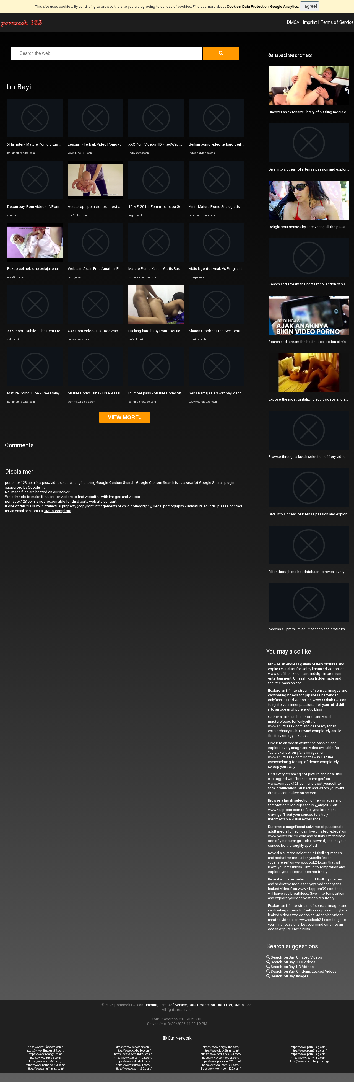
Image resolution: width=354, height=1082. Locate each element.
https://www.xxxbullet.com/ (133, 1050)
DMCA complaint (57, 510)
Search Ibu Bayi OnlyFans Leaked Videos (303, 971)
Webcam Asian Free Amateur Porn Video (101, 268)
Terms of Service (337, 22)
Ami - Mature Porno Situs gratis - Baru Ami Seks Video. (233, 206)
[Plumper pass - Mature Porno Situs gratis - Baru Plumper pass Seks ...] (156, 384)
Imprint (310, 22)
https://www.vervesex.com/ (133, 1047)
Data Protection (202, 1005)
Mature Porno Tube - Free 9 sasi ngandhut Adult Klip (110, 393)
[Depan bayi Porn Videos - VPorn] (35, 198)
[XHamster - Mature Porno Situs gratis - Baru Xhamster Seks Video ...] (35, 136)
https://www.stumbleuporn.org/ (308, 1061)
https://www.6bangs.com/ (45, 1054)
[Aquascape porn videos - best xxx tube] (95, 198)
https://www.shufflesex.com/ (45, 1068)
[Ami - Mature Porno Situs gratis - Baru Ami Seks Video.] (216, 198)
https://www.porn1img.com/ (309, 1047)
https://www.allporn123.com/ (221, 1065)
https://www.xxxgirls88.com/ (133, 1068)
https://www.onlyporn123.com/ (221, 1068)
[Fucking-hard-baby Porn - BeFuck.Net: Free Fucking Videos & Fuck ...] (156, 322)
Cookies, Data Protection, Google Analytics (262, 6)
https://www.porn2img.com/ (309, 1050)
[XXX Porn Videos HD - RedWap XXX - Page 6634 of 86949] (95, 322)
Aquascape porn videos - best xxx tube (100, 206)
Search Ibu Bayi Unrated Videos (296, 957)
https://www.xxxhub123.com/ (133, 1054)
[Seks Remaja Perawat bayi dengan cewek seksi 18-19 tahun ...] (216, 384)
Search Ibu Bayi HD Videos (292, 966)
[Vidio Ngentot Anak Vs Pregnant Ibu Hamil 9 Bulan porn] (216, 260)
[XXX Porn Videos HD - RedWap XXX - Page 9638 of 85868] (156, 136)
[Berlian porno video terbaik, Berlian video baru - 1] (216, 136)
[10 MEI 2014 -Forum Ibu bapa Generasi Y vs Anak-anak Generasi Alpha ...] (156, 198)
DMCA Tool (243, 1005)
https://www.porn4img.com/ (309, 1058)
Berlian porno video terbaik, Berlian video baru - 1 (229, 144)
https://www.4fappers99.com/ (45, 1050)
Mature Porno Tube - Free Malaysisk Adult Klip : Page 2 (52, 393)
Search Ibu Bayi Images (289, 976)
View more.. (125, 417)
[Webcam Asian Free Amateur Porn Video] (95, 260)
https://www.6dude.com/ (45, 1058)
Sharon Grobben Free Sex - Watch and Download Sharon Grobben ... (244, 331)
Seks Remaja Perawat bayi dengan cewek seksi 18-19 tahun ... (240, 393)
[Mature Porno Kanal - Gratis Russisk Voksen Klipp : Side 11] (156, 260)
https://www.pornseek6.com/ (221, 1058)
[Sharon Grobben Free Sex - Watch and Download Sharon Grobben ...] (216, 322)
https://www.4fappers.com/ (45, 1047)
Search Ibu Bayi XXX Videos (292, 962)
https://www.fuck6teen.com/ (221, 1050)
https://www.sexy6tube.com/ (221, 1047)
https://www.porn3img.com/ (309, 1054)
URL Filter (224, 1005)
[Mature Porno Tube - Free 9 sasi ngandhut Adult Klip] (95, 384)
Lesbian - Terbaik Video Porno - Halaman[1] (103, 144)
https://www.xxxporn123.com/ (133, 1058)
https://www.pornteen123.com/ (221, 1061)
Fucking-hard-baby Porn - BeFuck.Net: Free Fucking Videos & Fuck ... (183, 331)
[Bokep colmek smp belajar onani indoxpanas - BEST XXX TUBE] (35, 260)
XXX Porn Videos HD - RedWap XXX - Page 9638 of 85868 (175, 144)
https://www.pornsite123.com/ (45, 1065)
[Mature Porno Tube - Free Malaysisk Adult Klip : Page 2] (35, 384)
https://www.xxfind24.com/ (133, 1061)
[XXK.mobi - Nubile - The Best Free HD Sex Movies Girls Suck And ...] (35, 322)
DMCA (293, 22)
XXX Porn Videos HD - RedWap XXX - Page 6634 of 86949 (115, 331)
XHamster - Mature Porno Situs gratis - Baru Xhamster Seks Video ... (62, 144)
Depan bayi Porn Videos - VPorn (33, 206)
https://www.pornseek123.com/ (221, 1054)
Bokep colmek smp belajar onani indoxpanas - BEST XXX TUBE (58, 268)
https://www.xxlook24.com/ (133, 1065)
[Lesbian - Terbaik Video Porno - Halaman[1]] (95, 136)
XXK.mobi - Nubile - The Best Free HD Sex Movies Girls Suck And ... (61, 331)
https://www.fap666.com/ (45, 1061)
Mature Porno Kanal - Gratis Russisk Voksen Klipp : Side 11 (176, 268)
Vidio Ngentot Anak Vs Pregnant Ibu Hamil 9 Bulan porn (234, 268)
